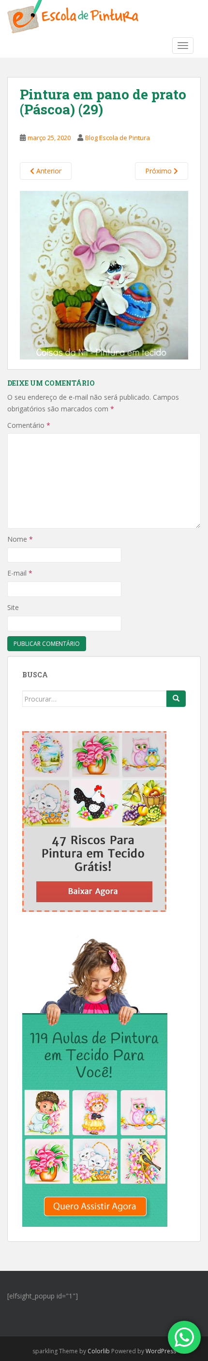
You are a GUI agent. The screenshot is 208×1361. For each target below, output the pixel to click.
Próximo (159, 170)
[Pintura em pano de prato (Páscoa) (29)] (104, 274)
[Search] (176, 698)
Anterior (47, 170)
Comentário (28, 425)
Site (13, 607)
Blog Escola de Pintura (117, 137)
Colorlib (99, 1351)
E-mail (19, 573)
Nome (20, 539)
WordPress (161, 1351)
